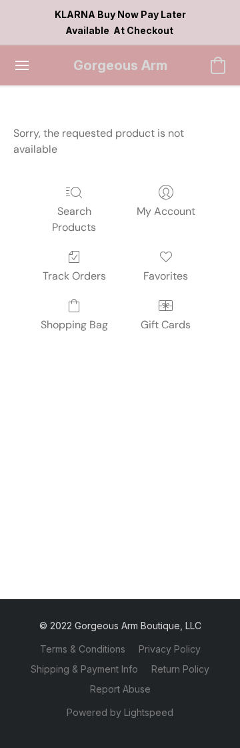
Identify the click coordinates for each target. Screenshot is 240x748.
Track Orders (74, 276)
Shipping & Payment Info (84, 669)
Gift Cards (166, 325)
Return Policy (180, 669)
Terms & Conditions (82, 649)
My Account (166, 211)
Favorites (165, 276)
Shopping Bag (74, 325)
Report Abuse (120, 689)
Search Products (74, 219)
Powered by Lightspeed (120, 712)
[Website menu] (22, 65)
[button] (120, 65)
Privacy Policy (170, 649)
